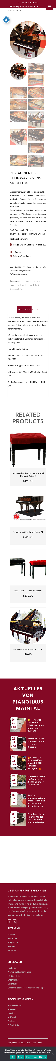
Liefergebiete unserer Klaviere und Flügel (26, 987)
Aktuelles (12, 950)
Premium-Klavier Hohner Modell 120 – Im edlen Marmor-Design (36, 818)
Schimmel (12, 1009)
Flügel (27, 281)
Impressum (12, 938)
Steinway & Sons (17, 289)
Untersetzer (13, 979)
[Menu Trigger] (49, 6)
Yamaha (11, 1013)
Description (24, 309)
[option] (28, 41)
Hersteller (36, 281)
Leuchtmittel (13, 983)
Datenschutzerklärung (36, 1057)
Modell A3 (34, 285)
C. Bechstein (13, 1025)
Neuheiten (12, 968)
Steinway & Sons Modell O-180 (28, 649)
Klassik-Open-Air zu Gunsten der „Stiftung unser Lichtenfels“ (36, 780)
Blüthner (11, 1021)
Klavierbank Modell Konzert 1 (28, 590)
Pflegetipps (13, 942)
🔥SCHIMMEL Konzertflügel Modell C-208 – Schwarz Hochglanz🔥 (35, 763)
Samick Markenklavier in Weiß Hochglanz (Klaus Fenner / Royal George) (36, 800)
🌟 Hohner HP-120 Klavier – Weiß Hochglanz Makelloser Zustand (36, 725)
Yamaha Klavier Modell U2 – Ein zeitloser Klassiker (35, 742)
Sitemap (11, 946)
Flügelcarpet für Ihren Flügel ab (28, 532)
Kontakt (11, 934)
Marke (35, 309)
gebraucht (22, 285)
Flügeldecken (14, 976)
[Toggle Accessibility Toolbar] (6, 20)
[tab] (24, 309)
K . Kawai (12, 1017)
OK (13, 1057)
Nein (20, 1057)
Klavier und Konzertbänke (19, 972)
